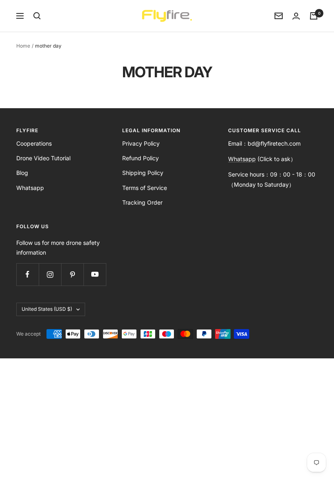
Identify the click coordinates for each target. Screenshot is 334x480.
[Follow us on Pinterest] (72, 274)
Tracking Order (142, 202)
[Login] (296, 16)
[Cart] (314, 16)
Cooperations (34, 143)
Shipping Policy (142, 172)
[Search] (37, 16)
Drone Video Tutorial (43, 158)
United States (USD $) (47, 309)
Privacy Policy (141, 143)
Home (23, 46)
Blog (22, 172)
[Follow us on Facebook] (27, 274)
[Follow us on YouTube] (95, 274)
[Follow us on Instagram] (50, 274)
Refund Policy (140, 158)
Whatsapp (30, 187)
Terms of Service (144, 187)
